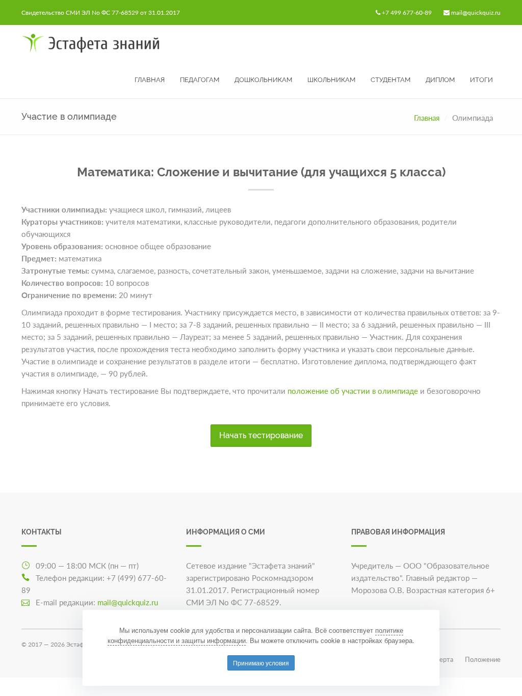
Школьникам (331, 80)
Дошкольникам (263, 80)
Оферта (441, 659)
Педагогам (199, 80)
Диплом (440, 80)
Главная (150, 80)
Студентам (390, 80)
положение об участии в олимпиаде (353, 390)
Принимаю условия (261, 662)
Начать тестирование (261, 435)
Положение (483, 659)
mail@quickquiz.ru (476, 12)
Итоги (481, 80)
